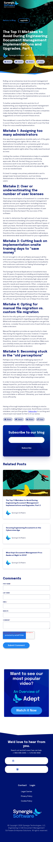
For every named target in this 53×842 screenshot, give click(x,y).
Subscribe (32, 411)
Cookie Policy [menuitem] (26, 801)
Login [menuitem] (32, 785)
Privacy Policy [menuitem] (26, 796)
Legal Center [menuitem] (26, 791)
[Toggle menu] (46, 4)
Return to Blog (9, 20)
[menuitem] (19, 780)
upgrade (24, 20)
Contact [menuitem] (22, 785)
